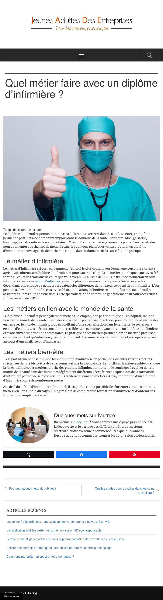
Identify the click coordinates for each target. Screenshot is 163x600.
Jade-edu (82, 422)
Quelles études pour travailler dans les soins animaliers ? (124, 490)
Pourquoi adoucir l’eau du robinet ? (32, 488)
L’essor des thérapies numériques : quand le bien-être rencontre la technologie (59, 548)
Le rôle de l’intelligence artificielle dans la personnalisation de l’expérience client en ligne (66, 539)
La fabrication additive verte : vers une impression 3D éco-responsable (54, 530)
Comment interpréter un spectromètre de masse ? (40, 556)
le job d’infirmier (47, 281)
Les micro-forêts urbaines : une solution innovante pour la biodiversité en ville (58, 521)
